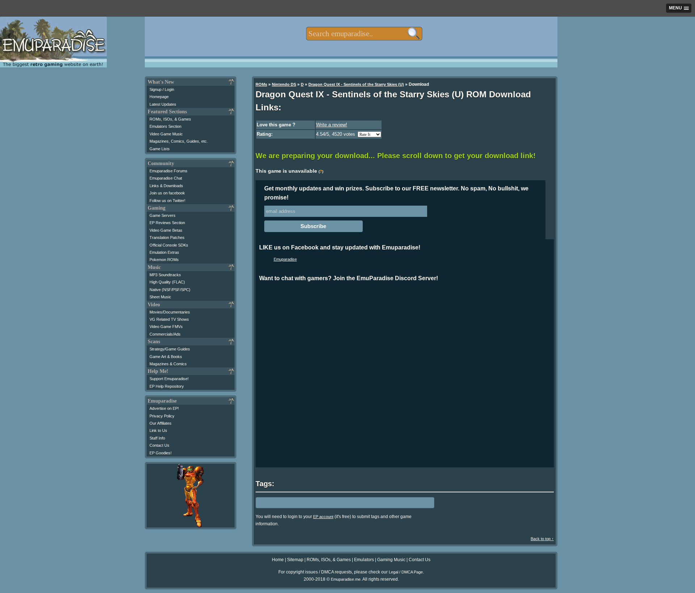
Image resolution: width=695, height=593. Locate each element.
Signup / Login (161, 89)
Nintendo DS (284, 84)
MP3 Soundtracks (165, 275)
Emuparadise (285, 259)
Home (278, 559)
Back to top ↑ (542, 539)
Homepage (159, 96)
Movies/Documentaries (169, 312)
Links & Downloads (166, 186)
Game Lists (159, 149)
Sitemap (295, 559)
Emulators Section (165, 126)
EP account (323, 516)
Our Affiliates (160, 423)
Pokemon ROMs (164, 259)
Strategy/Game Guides (169, 349)
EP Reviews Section (167, 222)
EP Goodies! (160, 453)
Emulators (364, 559)
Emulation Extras (164, 252)
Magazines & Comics (168, 364)
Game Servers (162, 215)
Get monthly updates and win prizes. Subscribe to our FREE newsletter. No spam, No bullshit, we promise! (396, 193)
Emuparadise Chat (165, 178)
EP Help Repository (166, 386)
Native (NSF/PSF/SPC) (169, 289)
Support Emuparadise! (169, 379)
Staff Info (157, 438)
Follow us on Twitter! (167, 200)
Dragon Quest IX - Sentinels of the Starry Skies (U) (356, 84)
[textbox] (364, 34)
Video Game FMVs (166, 326)
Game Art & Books (165, 356)
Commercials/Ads (165, 334)
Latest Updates (162, 104)
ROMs (261, 84)
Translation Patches (167, 237)
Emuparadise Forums (168, 171)
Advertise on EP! (164, 408)
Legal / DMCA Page (406, 572)
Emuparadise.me (346, 579)
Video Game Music (166, 134)
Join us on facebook (167, 193)
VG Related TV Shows (169, 319)
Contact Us (159, 445)
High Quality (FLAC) (167, 282)
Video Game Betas (165, 230)
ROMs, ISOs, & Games (170, 119)
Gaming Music (391, 559)
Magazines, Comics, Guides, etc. (178, 141)
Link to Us (158, 430)
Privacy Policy (161, 416)
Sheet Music (160, 297)
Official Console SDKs (168, 245)
